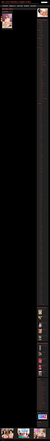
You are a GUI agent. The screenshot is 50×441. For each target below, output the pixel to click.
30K (41, 119)
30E (41, 109)
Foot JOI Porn (41, 385)
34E (41, 158)
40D (41, 251)
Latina (41, 42)
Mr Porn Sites (41, 392)
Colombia (41, 59)
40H (41, 263)
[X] (1, 17)
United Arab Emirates (43, 98)
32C (41, 122)
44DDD (41, 284)
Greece (41, 70)
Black (41, 41)
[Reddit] (1, 19)
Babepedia (40, 381)
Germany (41, 69)
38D (41, 224)
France (41, 67)
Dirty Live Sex (41, 384)
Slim (41, 33)
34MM (41, 186)
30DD (41, 106)
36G (41, 203)
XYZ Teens (40, 409)
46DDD (41, 291)
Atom (39, 425)
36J (40, 210)
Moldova (41, 81)
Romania (41, 88)
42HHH (41, 279)
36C (41, 190)
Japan (41, 77)
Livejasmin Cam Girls (42, 389)
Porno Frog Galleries (42, 402)
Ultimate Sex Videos (42, 406)
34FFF (41, 164)
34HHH (41, 172)
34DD (41, 154)
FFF (40, 301)
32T (41, 148)
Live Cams (33, 6)
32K (41, 143)
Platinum (41, 26)
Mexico (41, 80)
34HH (41, 171)
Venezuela (42, 101)
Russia (41, 90)
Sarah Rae (5, 11)
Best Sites (20, 6)
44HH (41, 287)
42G (41, 276)
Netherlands (42, 83)
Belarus (41, 52)
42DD (41, 269)
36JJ (41, 211)
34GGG (41, 168)
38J (40, 242)
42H (41, 277)
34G (41, 165)
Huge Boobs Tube (41, 388)
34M (41, 185)
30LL (41, 120)
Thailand (41, 95)
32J (40, 140)
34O (41, 189)
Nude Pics (40, 395)
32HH (41, 136)
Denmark (41, 63)
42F (40, 273)
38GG (41, 237)
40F (41, 258)
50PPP (41, 300)
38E (40, 228)
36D (41, 192)
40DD (41, 252)
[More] (1, 20)
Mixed (41, 44)
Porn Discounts (41, 399)
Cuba (41, 60)
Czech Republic (42, 62)
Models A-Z (12, 6)
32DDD (41, 126)
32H (41, 134)
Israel (41, 74)
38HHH (41, 241)
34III (41, 175)
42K (41, 280)
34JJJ (41, 179)
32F (40, 129)
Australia (41, 49)
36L (41, 217)
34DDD (41, 155)
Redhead (41, 28)
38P (41, 249)
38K (41, 245)
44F (41, 286)
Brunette (41, 25)
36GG (41, 204)
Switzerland (42, 94)
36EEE (41, 199)
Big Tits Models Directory (16, 2)
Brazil (41, 55)
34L (41, 183)
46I (40, 294)
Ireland (41, 73)
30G (41, 112)
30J (40, 116)
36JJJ (41, 213)
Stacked (41, 34)
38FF (41, 234)
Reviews (26, 6)
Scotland (41, 91)
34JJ (41, 178)
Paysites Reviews (41, 398)
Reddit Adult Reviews (42, 403)
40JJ (41, 266)
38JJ (41, 244)
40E (41, 255)
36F (41, 200)
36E (41, 196)
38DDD (41, 227)
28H (41, 105)
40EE (41, 256)
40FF (41, 259)
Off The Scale (42, 304)
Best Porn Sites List (42, 382)
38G (41, 235)
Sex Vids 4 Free (41, 405)
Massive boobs (41, 391)
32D (41, 123)
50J (40, 298)
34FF (41, 162)
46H (41, 293)
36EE (41, 197)
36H (41, 206)
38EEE (41, 231)
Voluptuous (42, 36)
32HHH (41, 137)
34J (40, 176)
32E (40, 127)
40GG (41, 262)
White (41, 45)
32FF (41, 130)
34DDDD (41, 157)
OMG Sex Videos (41, 396)
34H (41, 169)
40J (40, 265)
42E (40, 272)
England (41, 66)
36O (41, 221)
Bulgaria (41, 56)
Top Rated (5, 6)
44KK (41, 290)
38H (41, 238)
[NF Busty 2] (43, 16)
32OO (41, 147)
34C (41, 151)
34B (41, 150)
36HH (41, 207)
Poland (41, 87)
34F (41, 161)
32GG (41, 133)
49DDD (41, 297)
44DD (41, 283)
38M (41, 248)
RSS (39, 424)
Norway (41, 84)
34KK (41, 182)
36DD (41, 193)
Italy (41, 76)
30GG (41, 113)
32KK (41, 144)
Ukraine (41, 97)
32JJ (41, 141)
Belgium (41, 53)
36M (41, 218)
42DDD (41, 270)
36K (41, 214)
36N (41, 220)
